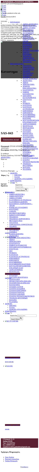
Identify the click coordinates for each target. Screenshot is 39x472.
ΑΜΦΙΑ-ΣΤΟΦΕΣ (29, 28)
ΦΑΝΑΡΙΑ (26, 167)
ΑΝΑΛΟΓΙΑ (27, 65)
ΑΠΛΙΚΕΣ (26, 71)
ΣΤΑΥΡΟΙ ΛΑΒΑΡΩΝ (30, 158)
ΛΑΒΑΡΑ (26, 48)
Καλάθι (3, 17)
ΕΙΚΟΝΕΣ (18, 175)
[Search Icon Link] (16, 183)
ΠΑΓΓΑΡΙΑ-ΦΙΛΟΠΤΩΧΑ (28, 132)
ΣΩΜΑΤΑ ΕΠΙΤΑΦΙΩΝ (27, 53)
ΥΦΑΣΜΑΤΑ (27, 62)
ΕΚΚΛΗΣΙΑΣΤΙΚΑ (17, 64)
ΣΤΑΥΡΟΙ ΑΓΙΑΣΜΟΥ (27, 151)
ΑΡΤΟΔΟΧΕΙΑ (28, 73)
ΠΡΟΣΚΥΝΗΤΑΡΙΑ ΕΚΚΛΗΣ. (30, 142)
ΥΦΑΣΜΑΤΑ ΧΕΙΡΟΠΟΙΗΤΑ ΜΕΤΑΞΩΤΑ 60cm (29, 58)
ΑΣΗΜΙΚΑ (27, 77)
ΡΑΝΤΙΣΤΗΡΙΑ (28, 145)
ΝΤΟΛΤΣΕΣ (27, 130)
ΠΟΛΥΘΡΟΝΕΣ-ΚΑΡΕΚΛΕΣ (28, 138)
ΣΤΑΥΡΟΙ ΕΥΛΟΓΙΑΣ (30, 148)
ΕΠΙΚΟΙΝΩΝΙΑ (15, 181)
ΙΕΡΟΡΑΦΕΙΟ (15, 22)
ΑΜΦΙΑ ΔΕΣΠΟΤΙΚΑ (30, 24)
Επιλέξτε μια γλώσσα (8, 4)
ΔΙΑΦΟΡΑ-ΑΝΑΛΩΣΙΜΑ (23, 179)
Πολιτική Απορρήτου (12, 459)
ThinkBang (24, 467)
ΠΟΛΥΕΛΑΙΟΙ (28, 135)
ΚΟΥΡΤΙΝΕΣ (27, 47)
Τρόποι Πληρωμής (11, 461)
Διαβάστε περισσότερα (12, 229)
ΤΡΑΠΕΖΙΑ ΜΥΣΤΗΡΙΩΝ (28, 164)
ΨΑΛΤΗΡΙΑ (27, 169)
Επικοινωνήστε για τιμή (11, 139)
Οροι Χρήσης (9, 457)
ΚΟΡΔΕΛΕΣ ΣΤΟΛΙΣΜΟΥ (27, 44)
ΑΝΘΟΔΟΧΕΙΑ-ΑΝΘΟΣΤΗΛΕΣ (29, 68)
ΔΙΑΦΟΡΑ (13, 173)
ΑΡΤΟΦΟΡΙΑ (27, 75)
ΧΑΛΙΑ (17, 177)
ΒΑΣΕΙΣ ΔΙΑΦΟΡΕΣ (30, 79)
